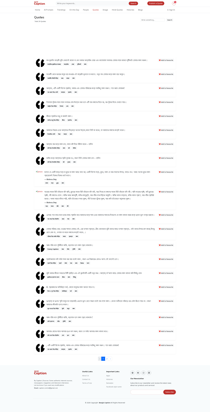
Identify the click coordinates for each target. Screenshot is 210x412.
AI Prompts (48, 10)
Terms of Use (87, 383)
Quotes (96, 10)
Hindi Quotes (117, 10)
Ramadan (109, 383)
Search (133, 3)
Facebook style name (114, 387)
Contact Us (86, 379)
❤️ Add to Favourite (166, 60)
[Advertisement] (105, 39)
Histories (130, 10)
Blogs (140, 10)
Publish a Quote (155, 3)
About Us (85, 375)
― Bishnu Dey (50, 179)
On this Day (74, 10)
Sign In (172, 10)
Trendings (61, 10)
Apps (108, 375)
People (86, 10)
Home (37, 10)
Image (105, 10)
